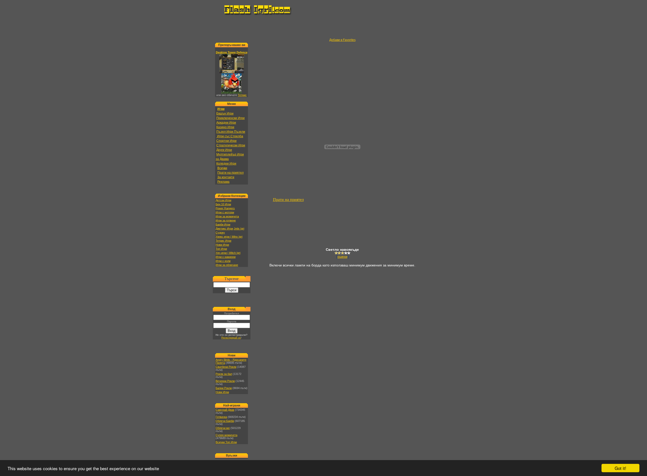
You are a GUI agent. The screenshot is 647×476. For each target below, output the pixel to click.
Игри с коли (223, 260)
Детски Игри (223, 200)
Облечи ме (223, 427)
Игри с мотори (225, 212)
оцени (342, 257)
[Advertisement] (323, 26)
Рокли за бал (224, 373)
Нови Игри (222, 244)
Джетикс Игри (224, 228)
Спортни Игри (226, 141)
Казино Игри (225, 127)
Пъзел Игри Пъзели (230, 131)
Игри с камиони (226, 256)
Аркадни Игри (226, 122)
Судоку (220, 232)
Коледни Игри (226, 163)
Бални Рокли (224, 388)
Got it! (620, 468)
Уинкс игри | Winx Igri (229, 236)
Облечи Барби (225, 420)
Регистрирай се (231, 337)
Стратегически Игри (230, 145)
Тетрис (242, 95)
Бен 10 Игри (223, 204)
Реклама (223, 182)
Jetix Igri (239, 228)
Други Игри (224, 150)
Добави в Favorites (342, 40)
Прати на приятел (230, 172)
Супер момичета (226, 435)
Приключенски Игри (230, 118)
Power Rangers (225, 208)
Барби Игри (223, 224)
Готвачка (221, 416)
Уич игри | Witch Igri (228, 252)
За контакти (225, 177)
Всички (222, 168)
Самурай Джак (225, 409)
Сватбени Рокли (226, 366)
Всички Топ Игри (226, 442)
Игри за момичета (227, 216)
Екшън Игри (225, 113)
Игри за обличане (227, 264)
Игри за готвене (226, 220)
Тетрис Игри (223, 240)
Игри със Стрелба (229, 136)
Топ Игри (221, 248)
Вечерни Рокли (225, 380)
